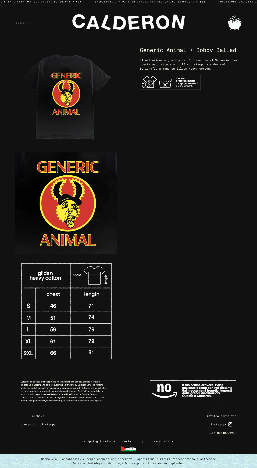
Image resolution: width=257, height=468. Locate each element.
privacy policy (161, 441)
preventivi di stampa (38, 424)
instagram (218, 424)
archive (38, 416)
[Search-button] (17, 20)
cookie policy (132, 441)
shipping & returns (99, 441)
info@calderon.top (221, 416)
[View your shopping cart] (235, 29)
